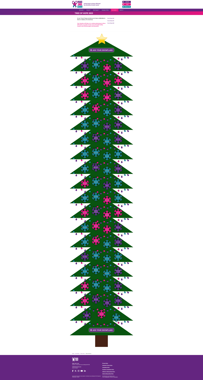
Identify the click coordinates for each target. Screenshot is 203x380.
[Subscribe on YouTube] (82, 371)
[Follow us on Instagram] (78, 371)
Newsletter (127, 6)
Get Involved (77, 353)
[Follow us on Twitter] (75, 371)
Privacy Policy (105, 363)
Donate (127, 1)
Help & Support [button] (96, 10)
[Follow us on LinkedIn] (85, 371)
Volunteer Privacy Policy (107, 365)
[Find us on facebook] (72, 371)
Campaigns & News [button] (105, 10)
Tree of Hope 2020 (110, 23)
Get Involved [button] (114, 10)
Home (73, 353)
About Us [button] (121, 10)
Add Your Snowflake (102, 50)
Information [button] (81, 10)
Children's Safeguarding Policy (108, 371)
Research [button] (88, 10)
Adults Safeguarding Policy (108, 373)
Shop (127, 4)
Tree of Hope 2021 (110, 20)
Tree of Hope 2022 (110, 18)
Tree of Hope (82, 353)
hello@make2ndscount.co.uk (76, 366)
